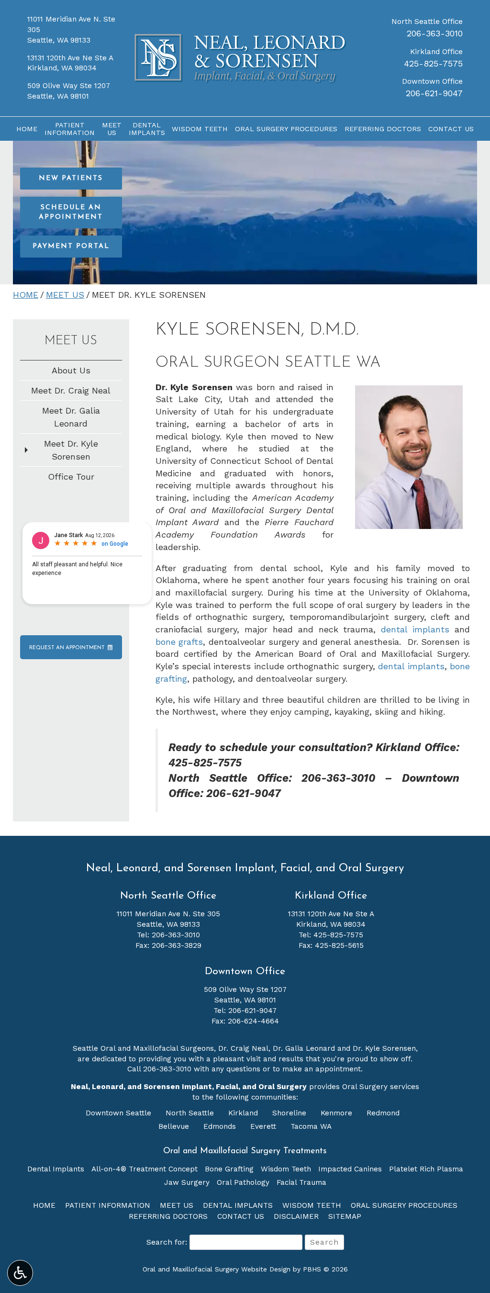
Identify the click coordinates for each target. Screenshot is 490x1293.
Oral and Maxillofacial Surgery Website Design (216, 1269)
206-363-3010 (435, 33)
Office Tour (71, 477)
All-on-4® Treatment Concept (144, 1169)
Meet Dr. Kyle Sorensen (71, 449)
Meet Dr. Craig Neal (71, 390)
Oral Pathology (243, 1182)
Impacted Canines (350, 1169)
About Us (71, 370)
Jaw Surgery (187, 1182)
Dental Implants (55, 1169)
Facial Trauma (301, 1182)
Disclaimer (296, 1216)
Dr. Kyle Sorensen (384, 1048)
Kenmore (338, 1113)
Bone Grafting (229, 1169)
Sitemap (344, 1216)
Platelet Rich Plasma (426, 1169)
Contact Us (451, 129)
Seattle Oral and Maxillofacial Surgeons (143, 1048)
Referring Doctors (383, 129)
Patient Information (107, 1205)
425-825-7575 (433, 63)
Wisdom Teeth (200, 129)
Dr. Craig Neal (243, 1048)
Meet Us (65, 295)
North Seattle (191, 1113)
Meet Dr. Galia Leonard (71, 416)
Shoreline (290, 1113)
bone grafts (179, 642)
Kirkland (244, 1113)
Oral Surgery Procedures (286, 129)
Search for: (166, 1242)
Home (26, 129)
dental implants (415, 629)
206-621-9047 (434, 93)
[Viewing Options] (20, 1273)
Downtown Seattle (120, 1113)
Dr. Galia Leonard (304, 1048)
